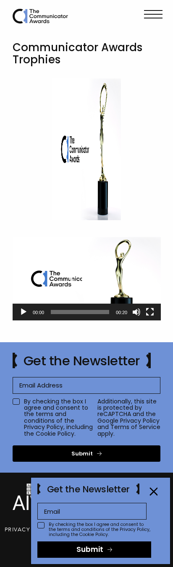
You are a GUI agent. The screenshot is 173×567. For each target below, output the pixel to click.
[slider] (80, 312)
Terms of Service (135, 427)
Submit (82, 454)
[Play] (23, 312)
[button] (87, 278)
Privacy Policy (43, 427)
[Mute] (136, 312)
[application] (87, 278)
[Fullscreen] (150, 312)
